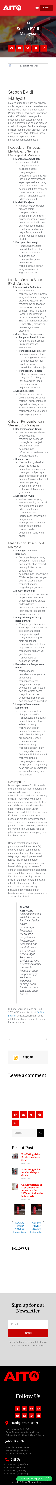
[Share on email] (19, 48)
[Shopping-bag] (38, 1415)
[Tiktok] (31, 1415)
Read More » (25, 1163)
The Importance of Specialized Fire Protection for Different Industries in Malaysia (32, 1190)
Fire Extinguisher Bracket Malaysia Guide (31, 1157)
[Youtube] (17, 1415)
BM (28, 23)
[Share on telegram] (35, 48)
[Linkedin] (24, 1415)
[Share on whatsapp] (43, 48)
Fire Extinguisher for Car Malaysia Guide (31, 1172)
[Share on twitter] (27, 48)
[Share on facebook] (11, 48)
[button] (37, 8)
